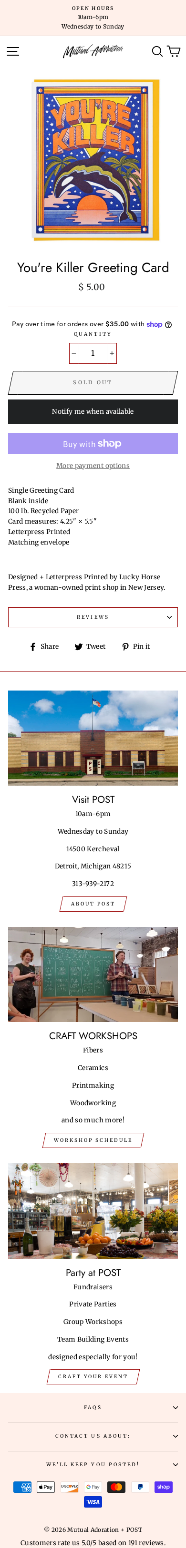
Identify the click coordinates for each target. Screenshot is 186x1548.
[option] (93, 18)
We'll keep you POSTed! (93, 1464)
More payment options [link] (93, 466)
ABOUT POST (93, 904)
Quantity (93, 334)
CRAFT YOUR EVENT (93, 1376)
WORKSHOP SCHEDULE (93, 1140)
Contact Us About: (93, 1436)
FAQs (93, 1407)
